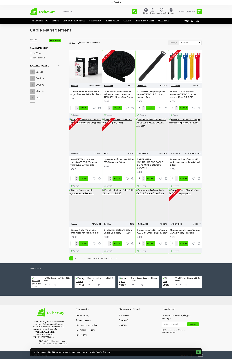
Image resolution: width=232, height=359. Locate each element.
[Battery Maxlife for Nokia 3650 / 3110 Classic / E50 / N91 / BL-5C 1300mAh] (80, 281)
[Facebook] (116, 300)
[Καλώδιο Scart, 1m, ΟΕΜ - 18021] (37, 281)
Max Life (74, 86)
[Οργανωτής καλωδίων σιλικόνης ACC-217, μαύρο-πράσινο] (185, 205)
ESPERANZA (142, 153)
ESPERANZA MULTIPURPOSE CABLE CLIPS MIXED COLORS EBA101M (150, 163)
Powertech (108, 86)
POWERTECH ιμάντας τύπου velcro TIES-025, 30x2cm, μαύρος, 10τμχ (151, 94)
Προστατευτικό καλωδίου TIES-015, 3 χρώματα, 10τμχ (119, 160)
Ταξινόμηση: (173, 43)
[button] (83, 108)
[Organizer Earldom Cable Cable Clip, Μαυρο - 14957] (118, 205)
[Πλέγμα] (70, 42)
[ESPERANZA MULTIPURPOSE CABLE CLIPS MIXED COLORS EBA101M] (152, 134)
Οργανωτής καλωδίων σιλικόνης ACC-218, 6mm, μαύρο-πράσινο (152, 231)
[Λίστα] (73, 42)
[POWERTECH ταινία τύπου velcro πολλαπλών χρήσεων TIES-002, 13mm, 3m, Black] (118, 66)
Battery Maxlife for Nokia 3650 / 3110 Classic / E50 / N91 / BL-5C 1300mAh (100, 278)
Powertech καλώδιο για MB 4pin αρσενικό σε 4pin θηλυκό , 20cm (185, 162)
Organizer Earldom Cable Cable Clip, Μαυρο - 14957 (118, 231)
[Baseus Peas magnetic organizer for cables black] (85, 205)
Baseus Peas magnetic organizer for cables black (84, 231)
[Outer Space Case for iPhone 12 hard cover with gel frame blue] (124, 281)
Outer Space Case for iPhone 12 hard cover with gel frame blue (144, 278)
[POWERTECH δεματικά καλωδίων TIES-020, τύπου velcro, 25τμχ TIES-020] (85, 134)
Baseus (74, 224)
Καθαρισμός (56, 40)
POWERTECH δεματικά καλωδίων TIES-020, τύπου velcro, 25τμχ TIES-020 (83, 162)
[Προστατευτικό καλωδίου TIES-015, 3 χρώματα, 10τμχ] (118, 134)
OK (198, 352)
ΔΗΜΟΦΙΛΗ (35, 268)
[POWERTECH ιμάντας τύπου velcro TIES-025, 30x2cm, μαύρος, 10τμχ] (152, 66)
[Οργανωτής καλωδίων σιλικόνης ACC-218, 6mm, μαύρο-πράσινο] (152, 205)
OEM (106, 153)
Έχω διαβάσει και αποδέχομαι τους (174, 331)
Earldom (107, 224)
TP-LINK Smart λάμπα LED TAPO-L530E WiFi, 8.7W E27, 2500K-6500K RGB (188, 278)
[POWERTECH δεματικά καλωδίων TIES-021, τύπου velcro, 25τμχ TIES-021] (185, 66)
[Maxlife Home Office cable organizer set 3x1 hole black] (85, 66)
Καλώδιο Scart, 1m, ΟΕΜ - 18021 (57, 278)
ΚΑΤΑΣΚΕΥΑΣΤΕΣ (39, 65)
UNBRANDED (142, 224)
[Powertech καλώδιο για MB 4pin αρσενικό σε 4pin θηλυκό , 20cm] (185, 134)
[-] (76, 109)
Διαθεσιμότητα (39, 48)
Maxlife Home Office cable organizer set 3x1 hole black (85, 93)
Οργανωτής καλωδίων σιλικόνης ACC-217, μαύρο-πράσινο (185, 231)
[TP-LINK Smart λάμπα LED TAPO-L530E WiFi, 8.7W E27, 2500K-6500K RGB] (168, 281)
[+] (76, 107)
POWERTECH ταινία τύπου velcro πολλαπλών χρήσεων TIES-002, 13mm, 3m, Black (118, 94)
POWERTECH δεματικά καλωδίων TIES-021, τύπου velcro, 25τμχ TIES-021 (183, 94)
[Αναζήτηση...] (134, 11)
